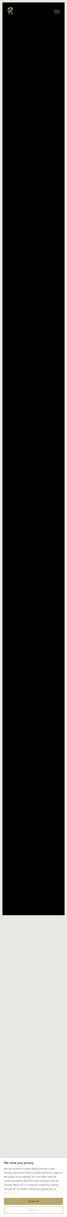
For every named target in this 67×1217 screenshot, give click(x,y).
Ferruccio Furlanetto (34, 1152)
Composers (47, 1102)
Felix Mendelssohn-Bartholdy (33, 1146)
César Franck (22, 1090)
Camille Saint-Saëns (41, 1083)
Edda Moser (33, 1127)
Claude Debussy (22, 1102)
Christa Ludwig (33, 1096)
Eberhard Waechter (33, 1121)
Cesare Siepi (46, 1090)
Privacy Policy (11, 1193)
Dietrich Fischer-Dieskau (33, 1108)
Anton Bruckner (25, 1077)
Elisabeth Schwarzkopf (34, 1133)
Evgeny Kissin (33, 1139)
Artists (48, 1077)
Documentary (33, 1114)
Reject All (34, 1210)
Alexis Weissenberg (33, 1065)
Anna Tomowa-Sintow (33, 1071)
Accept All (33, 1201)
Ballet (16, 1083)
